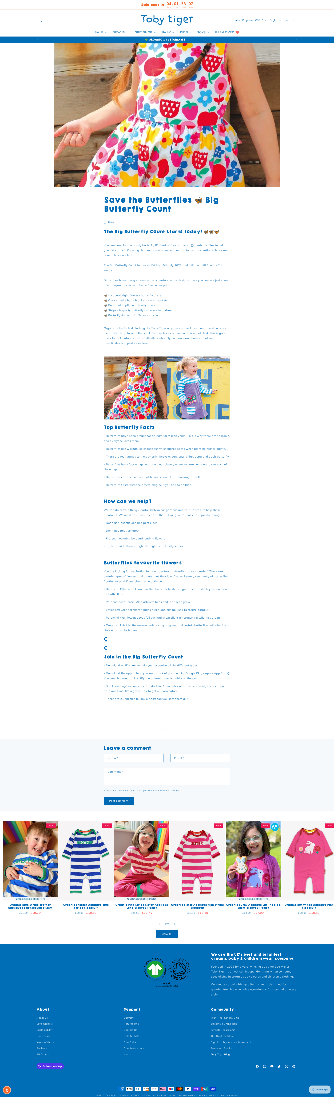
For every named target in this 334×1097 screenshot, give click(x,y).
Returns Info (131, 1023)
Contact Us (130, 1029)
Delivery (128, 1017)
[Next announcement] (296, 40)
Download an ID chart (121, 665)
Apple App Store (216, 673)
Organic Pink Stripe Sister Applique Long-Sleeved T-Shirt (141, 907)
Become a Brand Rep (224, 1023)
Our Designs (44, 1036)
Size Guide (130, 1042)
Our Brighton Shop (222, 1036)
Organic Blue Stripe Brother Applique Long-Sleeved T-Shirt (30, 907)
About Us (42, 1017)
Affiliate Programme (223, 1029)
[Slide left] (159, 924)
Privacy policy (168, 1095)
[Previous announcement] (38, 40)
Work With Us (45, 1042)
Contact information (227, 1095)
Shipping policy (206, 1095)
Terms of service (187, 1095)
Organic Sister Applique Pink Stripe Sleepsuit (197, 907)
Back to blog (169, 729)
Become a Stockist (222, 1048)
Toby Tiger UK (112, 1095)
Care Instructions (134, 1048)
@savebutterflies (202, 245)
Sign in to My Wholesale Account (231, 1042)
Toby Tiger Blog (220, 1054)
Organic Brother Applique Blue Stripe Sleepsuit (86, 907)
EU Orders (43, 1054)
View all (167, 933)
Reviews (42, 1048)
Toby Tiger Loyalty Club (225, 1017)
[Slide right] (174, 924)
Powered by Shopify (130, 1095)
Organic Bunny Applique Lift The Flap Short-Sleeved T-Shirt (253, 907)
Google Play (194, 673)
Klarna (128, 1054)
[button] (40, 20)
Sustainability (45, 1029)
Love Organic (45, 1023)
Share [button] (110, 222)
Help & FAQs (131, 1036)
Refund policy (151, 1095)
